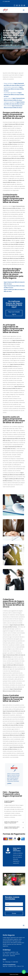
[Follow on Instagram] (22, 5)
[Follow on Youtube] (24, 5)
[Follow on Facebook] (14, 5)
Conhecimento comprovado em (14, 89)
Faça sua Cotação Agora (14, 313)
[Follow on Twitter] (17, 5)
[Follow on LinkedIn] (19, 5)
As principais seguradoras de (14, 94)
